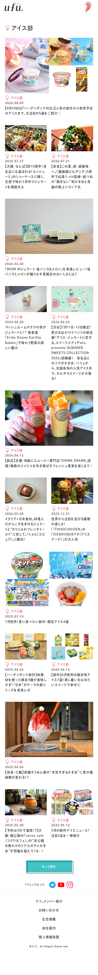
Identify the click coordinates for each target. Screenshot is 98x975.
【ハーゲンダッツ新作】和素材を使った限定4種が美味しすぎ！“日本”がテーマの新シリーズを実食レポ (25, 682)
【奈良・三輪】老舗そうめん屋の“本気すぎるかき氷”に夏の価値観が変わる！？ (49, 775)
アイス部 (17, 97)
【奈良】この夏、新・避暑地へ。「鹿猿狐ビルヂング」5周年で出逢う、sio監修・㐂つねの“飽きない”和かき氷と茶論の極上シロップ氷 (72, 177)
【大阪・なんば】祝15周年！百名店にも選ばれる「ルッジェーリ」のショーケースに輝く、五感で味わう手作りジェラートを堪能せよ (26, 177)
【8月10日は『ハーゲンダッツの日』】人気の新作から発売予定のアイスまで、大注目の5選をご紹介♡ (49, 111)
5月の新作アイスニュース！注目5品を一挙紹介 (70, 833)
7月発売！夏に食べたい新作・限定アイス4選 (37, 621)
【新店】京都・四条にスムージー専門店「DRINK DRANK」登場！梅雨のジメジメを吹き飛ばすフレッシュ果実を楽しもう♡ (49, 463)
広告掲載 (49, 919)
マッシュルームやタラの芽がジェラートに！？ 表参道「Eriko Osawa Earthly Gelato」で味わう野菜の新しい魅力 (25, 337)
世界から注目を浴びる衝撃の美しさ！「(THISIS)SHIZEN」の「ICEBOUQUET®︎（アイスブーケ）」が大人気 (70, 529)
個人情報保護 (49, 937)
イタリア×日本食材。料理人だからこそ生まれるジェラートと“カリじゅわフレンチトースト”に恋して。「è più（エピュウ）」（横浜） (25, 529)
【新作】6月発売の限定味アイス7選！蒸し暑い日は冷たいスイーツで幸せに (70, 680)
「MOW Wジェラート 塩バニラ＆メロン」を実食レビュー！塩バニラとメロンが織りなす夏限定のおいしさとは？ (47, 271)
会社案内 (49, 928)
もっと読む (49, 866)
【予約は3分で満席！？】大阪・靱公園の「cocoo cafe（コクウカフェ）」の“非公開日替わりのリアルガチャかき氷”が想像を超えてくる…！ (25, 841)
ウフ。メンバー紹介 (49, 901)
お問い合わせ (49, 910)
